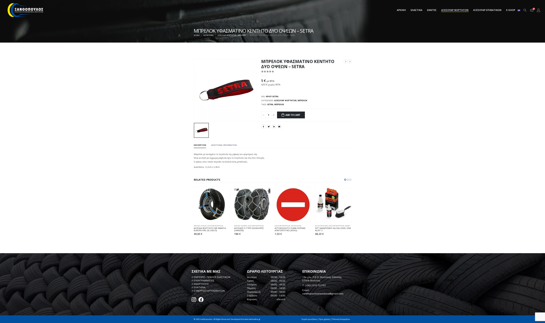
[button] (345, 179)
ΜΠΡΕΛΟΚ (302, 100)
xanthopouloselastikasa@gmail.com (322, 293)
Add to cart (292, 115)
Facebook (263, 126)
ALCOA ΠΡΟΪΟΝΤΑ (321, 226)
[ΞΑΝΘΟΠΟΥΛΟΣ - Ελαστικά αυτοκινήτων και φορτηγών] (25, 10)
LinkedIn (274, 126)
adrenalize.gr (254, 319)
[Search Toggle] (525, 10)
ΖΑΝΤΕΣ (432, 10)
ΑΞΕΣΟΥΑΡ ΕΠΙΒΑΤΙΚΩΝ (487, 10)
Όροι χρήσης (324, 319)
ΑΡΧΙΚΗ (401, 10)
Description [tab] (200, 145)
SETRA (270, 104)
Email (279, 126)
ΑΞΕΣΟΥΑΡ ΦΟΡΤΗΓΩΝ (455, 10)
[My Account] (538, 10)
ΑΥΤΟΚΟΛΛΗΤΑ (296, 226)
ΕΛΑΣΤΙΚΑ (416, 10)
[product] (212, 204)
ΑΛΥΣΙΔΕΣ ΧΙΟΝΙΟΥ (200, 226)
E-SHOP (510, 10)
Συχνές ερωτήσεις (309, 319)
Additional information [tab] (224, 145)
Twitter (268, 126)
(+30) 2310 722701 (315, 285)
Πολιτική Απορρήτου (341, 319)
